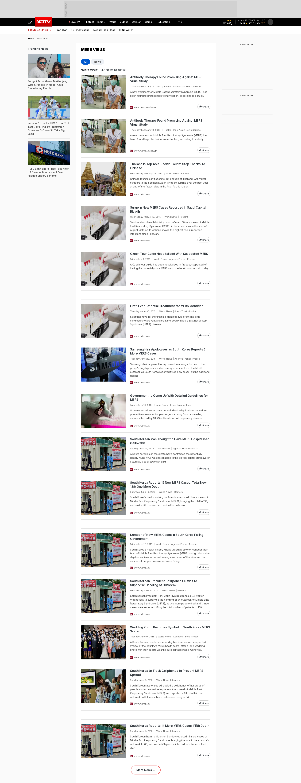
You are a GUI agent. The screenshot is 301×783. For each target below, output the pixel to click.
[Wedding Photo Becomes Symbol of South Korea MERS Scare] (103, 642)
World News (172, 173)
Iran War (62, 29)
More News (144, 770)
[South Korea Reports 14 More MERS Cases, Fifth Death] (103, 741)
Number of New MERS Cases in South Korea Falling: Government (167, 537)
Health (167, 86)
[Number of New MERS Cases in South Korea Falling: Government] (103, 551)
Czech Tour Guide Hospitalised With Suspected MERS (169, 254)
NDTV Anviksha (80, 29)
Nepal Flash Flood (104, 29)
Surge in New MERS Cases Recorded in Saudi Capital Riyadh (168, 209)
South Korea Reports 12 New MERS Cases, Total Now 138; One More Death (168, 484)
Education (164, 21)
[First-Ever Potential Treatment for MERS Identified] (103, 321)
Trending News (38, 48)
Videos (124, 21)
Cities (148, 21)
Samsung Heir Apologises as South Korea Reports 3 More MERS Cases (168, 351)
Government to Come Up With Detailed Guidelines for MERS (169, 397)
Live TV (76, 21)
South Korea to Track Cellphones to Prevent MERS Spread (166, 673)
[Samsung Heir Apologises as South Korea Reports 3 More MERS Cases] (103, 366)
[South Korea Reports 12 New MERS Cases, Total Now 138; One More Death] (103, 498)
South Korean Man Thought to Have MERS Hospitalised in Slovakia (170, 441)
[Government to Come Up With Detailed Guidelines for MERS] (103, 411)
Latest (90, 21)
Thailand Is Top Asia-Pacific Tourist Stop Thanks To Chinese (167, 166)
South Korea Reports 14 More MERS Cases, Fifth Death (169, 725)
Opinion (136, 21)
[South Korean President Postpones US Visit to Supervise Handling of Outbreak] (103, 597)
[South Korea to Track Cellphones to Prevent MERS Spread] (103, 687)
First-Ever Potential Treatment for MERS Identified (166, 306)
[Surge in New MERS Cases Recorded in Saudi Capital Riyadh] (103, 224)
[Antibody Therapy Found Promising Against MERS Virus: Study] (103, 92)
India (100, 21)
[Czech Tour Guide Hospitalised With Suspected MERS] (103, 269)
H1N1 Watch (126, 29)
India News (162, 405)
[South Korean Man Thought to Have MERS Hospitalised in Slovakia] (103, 454)
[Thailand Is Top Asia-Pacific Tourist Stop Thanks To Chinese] (103, 179)
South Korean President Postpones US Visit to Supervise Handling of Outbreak (163, 583)
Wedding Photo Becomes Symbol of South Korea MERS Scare (170, 629)
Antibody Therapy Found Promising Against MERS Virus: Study (166, 79)
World (112, 21)
